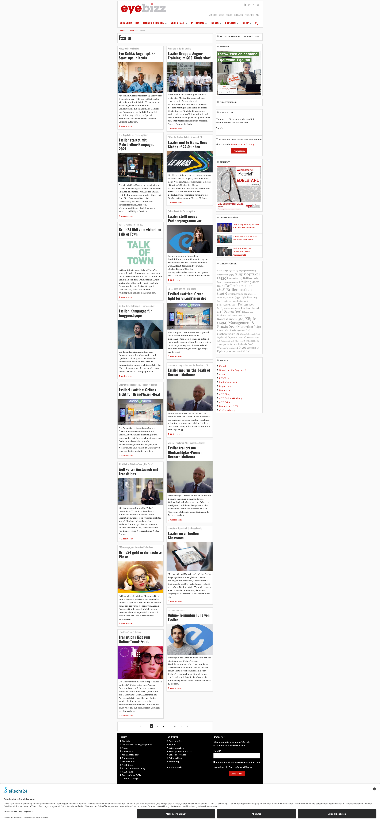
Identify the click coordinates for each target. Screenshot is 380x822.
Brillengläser (175, 758)
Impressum (225, 386)
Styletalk (245, 344)
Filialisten (224, 315)
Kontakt (229, 15)
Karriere (230, 23)
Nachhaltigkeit (229, 334)
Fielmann (247, 312)
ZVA (245, 351)
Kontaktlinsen (230, 319)
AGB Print (224, 402)
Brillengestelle (231, 282)
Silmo (239, 341)
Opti (222, 337)
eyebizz (124, 30)
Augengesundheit (247, 271)
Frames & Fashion (153, 23)
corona (233, 297)
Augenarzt (233, 271)
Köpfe (172, 744)
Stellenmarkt (175, 767)
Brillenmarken (234, 291)
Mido (220, 330)
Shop (246, 23)
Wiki (257, 15)
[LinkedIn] (258, 5)
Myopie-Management (237, 330)
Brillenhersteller (177, 754)
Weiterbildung (231, 347)
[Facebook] (245, 5)
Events (214, 23)
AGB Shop (224, 394)
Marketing (249, 326)
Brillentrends (239, 294)
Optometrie (237, 337)
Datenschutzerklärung (242, 144)
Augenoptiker (238, 276)
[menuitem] (129, 23)
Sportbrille (229, 344)
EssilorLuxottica (227, 304)
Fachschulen (232, 308)
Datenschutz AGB (228, 406)
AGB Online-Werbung (230, 398)
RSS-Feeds (225, 378)
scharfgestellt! (129, 23)
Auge (222, 270)
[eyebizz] (143, 10)
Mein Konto (213, 15)
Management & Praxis (235, 324)
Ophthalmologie (251, 334)
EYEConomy (197, 23)
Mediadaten (238, 15)
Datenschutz (225, 390)
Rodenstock (227, 341)
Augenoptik (225, 274)
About (221, 15)
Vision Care (178, 23)
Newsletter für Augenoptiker (234, 370)
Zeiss (236, 351)
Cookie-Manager (228, 410)
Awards (235, 278)
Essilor (134, 30)
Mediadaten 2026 (228, 382)
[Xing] (254, 5)
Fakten (233, 312)
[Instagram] (249, 5)
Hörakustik (238, 315)
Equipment (229, 301)
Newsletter (249, 15)
